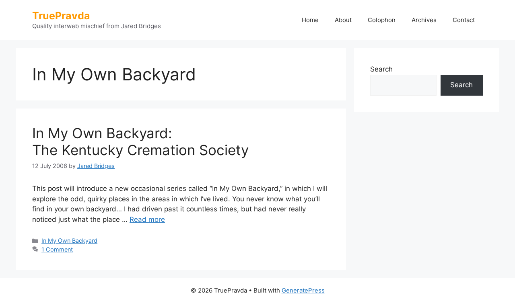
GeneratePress (303, 290)
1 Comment (57, 249)
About (343, 20)
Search (381, 69)
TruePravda (61, 16)
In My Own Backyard (69, 240)
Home (310, 20)
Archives (424, 20)
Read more (147, 219)
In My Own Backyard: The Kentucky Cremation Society (140, 141)
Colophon (382, 20)
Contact (464, 20)
